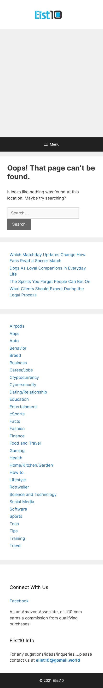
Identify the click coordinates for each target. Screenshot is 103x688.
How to (16, 472)
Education (19, 399)
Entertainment (23, 406)
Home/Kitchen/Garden (31, 465)
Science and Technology (33, 494)
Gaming (17, 450)
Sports (16, 516)
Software (18, 509)
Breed (15, 355)
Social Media (22, 501)
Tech (14, 523)
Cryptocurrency (24, 377)
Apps (14, 333)
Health (16, 457)
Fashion (17, 428)
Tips (14, 531)
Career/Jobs (21, 370)
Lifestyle (18, 479)
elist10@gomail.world (58, 660)
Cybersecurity (23, 384)
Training (17, 538)
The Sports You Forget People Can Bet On (50, 281)
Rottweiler (19, 487)
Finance (17, 436)
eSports (17, 414)
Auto (14, 340)
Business (18, 362)
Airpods (17, 326)
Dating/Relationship (28, 392)
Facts (15, 421)
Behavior (18, 348)
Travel (15, 545)
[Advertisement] (51, 83)
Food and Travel (25, 443)
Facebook (19, 601)
